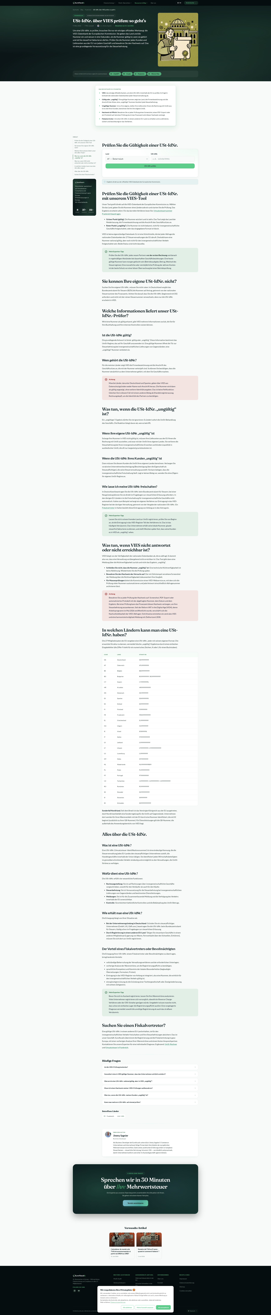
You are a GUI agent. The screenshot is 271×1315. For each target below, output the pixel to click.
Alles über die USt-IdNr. (82, 171)
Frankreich (88, 10)
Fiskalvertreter (108, 508)
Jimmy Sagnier (107, 26)
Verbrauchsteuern (119, 1283)
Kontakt (160, 1283)
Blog (82, 10)
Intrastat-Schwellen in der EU (144, 1284)
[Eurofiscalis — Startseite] (78, 3)
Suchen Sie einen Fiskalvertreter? (85, 174)
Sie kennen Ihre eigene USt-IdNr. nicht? (84, 146)
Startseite (76, 10)
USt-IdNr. (154, 154)
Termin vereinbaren (135, 1203)
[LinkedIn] (74, 1290)
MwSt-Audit (117, 1279)
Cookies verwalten (186, 1291)
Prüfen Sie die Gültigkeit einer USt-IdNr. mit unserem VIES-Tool (85, 141)
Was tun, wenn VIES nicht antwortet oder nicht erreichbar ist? (85, 162)
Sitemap (182, 1287)
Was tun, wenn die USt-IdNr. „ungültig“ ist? (83, 157)
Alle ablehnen (127, 1307)
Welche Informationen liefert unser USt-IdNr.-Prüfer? (85, 152)
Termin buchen (190, 3)
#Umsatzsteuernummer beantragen (100, 15)
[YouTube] (78, 1290)
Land (107, 154)
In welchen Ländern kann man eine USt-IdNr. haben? (85, 167)
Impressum (183, 1279)
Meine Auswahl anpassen (145, 1307)
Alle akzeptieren (163, 1307)
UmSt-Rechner (171, 1044)
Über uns (153, 3)
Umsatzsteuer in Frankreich (117, 1047)
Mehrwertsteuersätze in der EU (145, 1279)
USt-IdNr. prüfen (150, 166)
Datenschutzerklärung (187, 1283)
